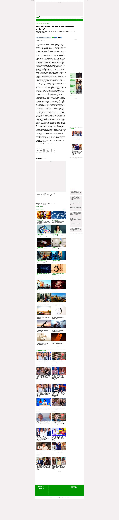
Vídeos (38, 20)
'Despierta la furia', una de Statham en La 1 (72, 75)
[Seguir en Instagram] (73, 487)
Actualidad (37, 21)
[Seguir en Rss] (76, 487)
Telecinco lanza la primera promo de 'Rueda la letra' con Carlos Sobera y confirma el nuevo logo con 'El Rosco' (43, 422)
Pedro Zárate (38, 396)
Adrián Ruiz (38, 411)
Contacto (55, 497)
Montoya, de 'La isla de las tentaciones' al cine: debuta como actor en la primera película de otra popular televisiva (42, 452)
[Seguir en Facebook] (72, 487)
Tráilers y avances (44, 21)
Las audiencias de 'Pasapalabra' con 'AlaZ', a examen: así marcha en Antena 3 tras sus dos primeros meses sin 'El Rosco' (43, 408)
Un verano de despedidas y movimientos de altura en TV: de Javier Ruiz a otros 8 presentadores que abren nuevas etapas (42, 438)
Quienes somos (51, 497)
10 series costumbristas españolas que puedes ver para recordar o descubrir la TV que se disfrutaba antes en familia (43, 377)
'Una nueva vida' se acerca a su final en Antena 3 (72, 80)
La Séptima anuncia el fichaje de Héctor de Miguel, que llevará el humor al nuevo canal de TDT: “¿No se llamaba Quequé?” (58, 362)
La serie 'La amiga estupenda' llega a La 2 (72, 91)
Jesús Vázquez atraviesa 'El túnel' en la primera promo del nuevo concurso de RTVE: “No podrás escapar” (75, 229)
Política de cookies (63, 497)
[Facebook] (55, 37)
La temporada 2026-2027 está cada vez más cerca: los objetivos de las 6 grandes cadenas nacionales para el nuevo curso (43, 362)
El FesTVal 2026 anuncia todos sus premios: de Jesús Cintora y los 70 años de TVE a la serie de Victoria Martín (75, 224)
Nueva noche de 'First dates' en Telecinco (72, 85)
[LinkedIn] (61, 37)
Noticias (41, 206)
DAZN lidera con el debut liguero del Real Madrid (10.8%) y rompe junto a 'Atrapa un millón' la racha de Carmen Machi (58, 452)
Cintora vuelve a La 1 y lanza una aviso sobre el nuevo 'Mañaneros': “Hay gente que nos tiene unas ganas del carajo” (59, 438)
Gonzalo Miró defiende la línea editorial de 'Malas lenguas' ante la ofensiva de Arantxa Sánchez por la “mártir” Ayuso (58, 377)
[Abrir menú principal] (82, 17)
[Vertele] (41, 486)
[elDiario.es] (41, 488)
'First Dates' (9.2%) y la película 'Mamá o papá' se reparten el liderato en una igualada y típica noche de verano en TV (43, 467)
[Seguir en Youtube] (75, 487)
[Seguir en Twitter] (71, 487)
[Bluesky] (57, 37)
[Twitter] (59, 37)
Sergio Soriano (54, 379)
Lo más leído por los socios (41, 350)
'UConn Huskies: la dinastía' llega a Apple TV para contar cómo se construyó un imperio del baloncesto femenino (75, 219)
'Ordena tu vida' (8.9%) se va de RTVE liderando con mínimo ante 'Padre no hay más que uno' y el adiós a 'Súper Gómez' (59, 467)
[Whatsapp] (53, 37)
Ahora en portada (39, 381)
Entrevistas (50, 21)
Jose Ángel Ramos (39, 379)
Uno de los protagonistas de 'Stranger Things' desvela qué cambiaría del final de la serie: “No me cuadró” (75, 213)
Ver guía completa (73, 95)
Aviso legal (58, 497)
